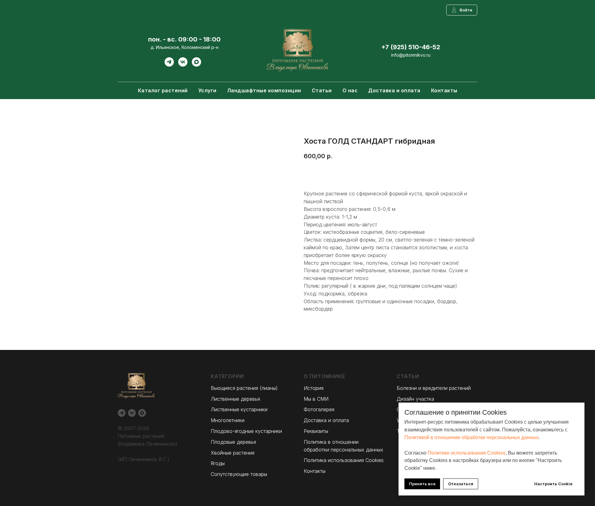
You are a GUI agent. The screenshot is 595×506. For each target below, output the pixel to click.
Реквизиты (316, 431)
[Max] (196, 65)
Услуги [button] (207, 90)
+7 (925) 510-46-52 (410, 47)
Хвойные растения (232, 453)
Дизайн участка (415, 399)
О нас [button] (350, 90)
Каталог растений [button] (163, 90)
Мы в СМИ (316, 399)
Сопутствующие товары (239, 474)
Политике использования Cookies (466, 453)
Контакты (444, 90)
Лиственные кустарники (239, 409)
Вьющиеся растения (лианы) (244, 388)
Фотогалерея (319, 409)
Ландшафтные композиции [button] (264, 90)
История (314, 388)
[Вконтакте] (182, 65)
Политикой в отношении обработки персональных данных (471, 437)
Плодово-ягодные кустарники (246, 431)
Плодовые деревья (233, 442)
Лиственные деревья (235, 399)
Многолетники (228, 420)
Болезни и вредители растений (434, 388)
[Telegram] (169, 65)
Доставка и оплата (394, 90)
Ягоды (218, 463)
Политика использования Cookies (344, 460)
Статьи (322, 90)
